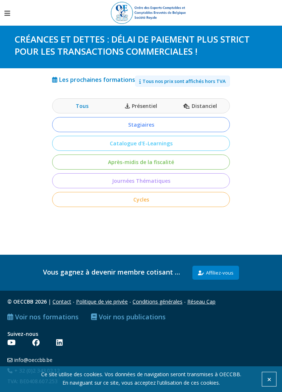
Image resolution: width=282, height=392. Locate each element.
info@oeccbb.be (33, 359)
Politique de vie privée (102, 301)
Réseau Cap (201, 301)
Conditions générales (157, 301)
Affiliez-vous (220, 272)
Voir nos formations (47, 316)
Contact (62, 301)
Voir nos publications (132, 316)
